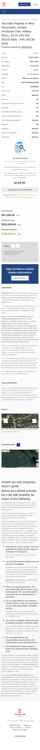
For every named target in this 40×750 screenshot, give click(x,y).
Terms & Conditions (16, 727)
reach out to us (20, 175)
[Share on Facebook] (13, 246)
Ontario (14, 19)
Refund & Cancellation (20, 730)
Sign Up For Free (19, 278)
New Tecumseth (24, 19)
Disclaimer (27, 725)
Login (35, 4)
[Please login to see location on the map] (18, 445)
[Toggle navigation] (4, 11)
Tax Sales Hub (6, 19)
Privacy (28, 727)
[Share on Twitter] (17, 246)
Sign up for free (24, 4)
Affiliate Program (15, 725)
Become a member (10, 195)
